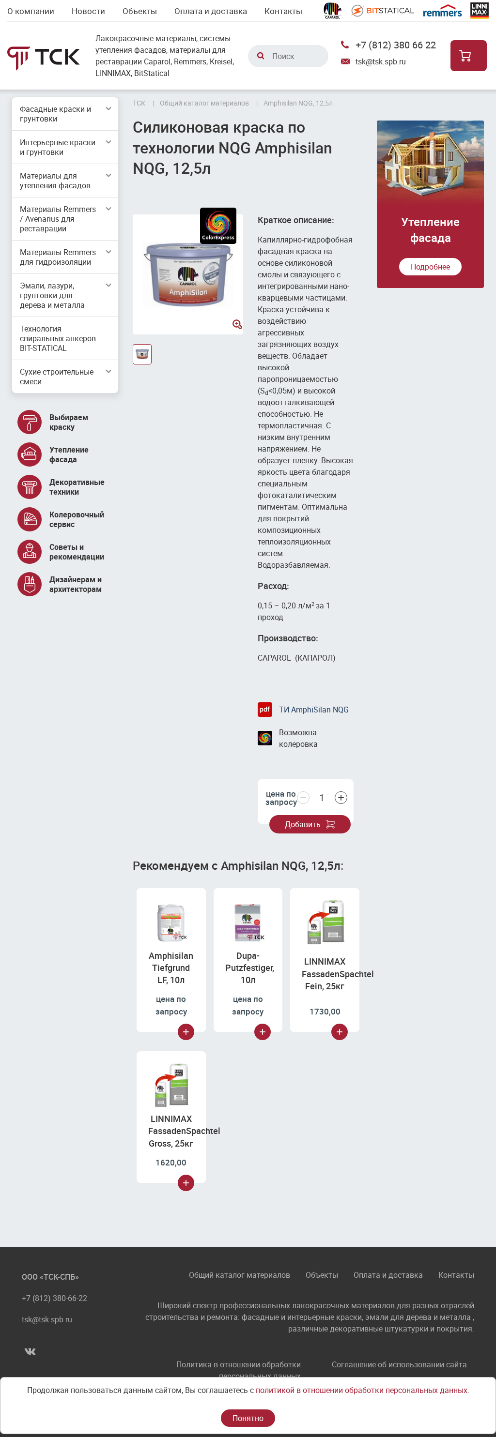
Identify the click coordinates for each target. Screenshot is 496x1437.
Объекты (140, 10)
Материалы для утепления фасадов (55, 180)
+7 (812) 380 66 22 (396, 44)
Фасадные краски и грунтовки (55, 114)
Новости (88, 10)
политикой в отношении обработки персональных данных (361, 1390)
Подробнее (430, 266)
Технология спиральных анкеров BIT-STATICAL (58, 338)
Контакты (283, 10)
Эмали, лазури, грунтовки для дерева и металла (52, 295)
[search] (260, 56)
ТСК (139, 102)
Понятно (248, 1418)
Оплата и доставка (210, 10)
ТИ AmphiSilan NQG (314, 709)
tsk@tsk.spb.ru (381, 61)
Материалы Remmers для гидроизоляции (58, 257)
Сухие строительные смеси (56, 376)
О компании (30, 10)
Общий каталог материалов (239, 1275)
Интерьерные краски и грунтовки (57, 147)
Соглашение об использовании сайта (399, 1364)
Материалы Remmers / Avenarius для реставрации (58, 219)
